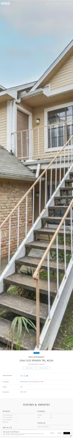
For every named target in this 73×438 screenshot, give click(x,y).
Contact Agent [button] (29, 368)
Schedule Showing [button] (43, 368)
